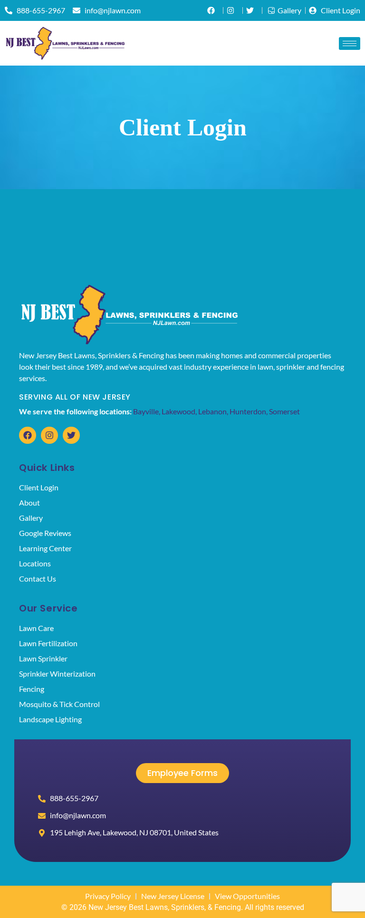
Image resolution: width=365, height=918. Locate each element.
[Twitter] (71, 435)
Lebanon (212, 411)
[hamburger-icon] (349, 43)
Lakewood (178, 411)
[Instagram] (49, 435)
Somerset (284, 411)
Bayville (146, 411)
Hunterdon (248, 411)
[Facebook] (27, 435)
